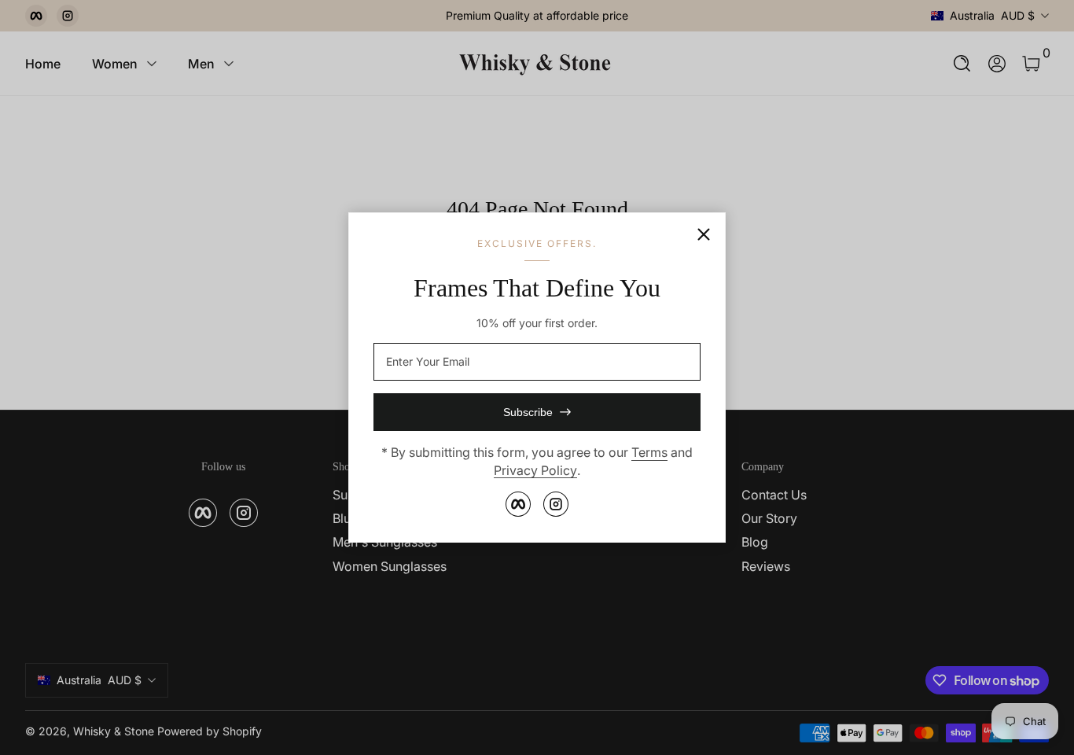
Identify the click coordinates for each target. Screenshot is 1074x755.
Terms (649, 452)
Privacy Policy (535, 470)
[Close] (704, 234)
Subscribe (528, 412)
